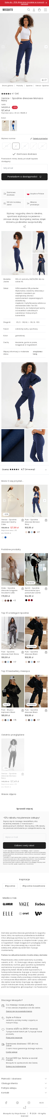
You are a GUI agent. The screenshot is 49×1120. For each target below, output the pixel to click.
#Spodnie (10, 886)
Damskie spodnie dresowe (13, 933)
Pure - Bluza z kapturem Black (8, 711)
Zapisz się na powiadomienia (19, 1011)
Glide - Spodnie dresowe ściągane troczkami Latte (9, 590)
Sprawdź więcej (24, 808)
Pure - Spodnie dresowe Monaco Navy (32, 521)
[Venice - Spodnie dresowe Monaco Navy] (40, 242)
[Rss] (41, 1102)
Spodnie (29, 86)
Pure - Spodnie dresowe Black (31, 653)
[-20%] (12, 500)
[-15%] (12, 754)
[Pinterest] (17, 1102)
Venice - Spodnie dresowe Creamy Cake (8, 521)
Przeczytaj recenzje (14, 1037)
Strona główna (7, 86)
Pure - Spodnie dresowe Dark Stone (10, 653)
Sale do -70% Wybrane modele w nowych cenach (24, 3)
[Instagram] (29, 1102)
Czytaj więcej (11, 1052)
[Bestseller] (36, 632)
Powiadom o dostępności (22, 176)
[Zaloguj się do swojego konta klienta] (34, 9)
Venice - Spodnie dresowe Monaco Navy (8, 775)
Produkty (19, 86)
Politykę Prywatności (25, 861)
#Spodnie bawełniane (33, 886)
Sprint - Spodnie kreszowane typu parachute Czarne (33, 590)
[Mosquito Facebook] (6, 1102)
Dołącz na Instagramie (16, 1066)
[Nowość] (36, 569)
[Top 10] (12, 691)
